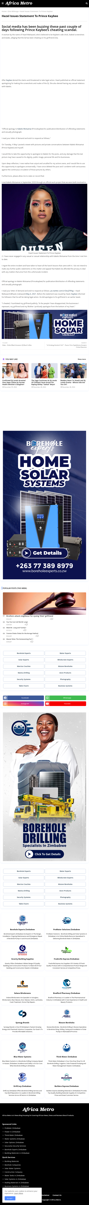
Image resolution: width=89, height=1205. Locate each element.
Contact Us (57, 1195)
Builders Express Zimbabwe (67, 1086)
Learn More (18, 1193)
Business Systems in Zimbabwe (17, 1186)
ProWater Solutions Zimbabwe (66, 929)
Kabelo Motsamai (24, 129)
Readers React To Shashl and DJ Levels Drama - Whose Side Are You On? (72, 382)
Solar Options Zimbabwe (14, 1142)
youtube (67, 704)
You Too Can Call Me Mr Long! (17, 622)
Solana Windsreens (22, 993)
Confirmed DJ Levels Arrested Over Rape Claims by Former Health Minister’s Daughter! (13, 382)
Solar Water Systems (13, 1168)
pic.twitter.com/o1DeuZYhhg (61, 291)
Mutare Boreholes (65, 666)
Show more (82, 359)
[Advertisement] (44, 60)
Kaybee (9, 80)
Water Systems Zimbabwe (15, 1139)
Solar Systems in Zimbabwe (15, 1179)
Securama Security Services (15, 1146)
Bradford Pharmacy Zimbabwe (66, 993)
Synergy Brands (22, 1023)
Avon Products (65, 673)
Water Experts (65, 653)
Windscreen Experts (65, 660)
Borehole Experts (24, 653)
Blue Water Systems (22, 1057)
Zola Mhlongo (13, 11)
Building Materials (12, 1161)
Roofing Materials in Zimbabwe (17, 1182)
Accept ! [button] (10, 1198)
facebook (25, 698)
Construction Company (13, 1172)
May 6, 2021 (31, 294)
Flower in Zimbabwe (12, 1132)
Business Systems (65, 686)
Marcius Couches (23, 666)
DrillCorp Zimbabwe (22, 1086)
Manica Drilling (24, 673)
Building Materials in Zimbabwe (17, 1153)
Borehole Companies (13, 1165)
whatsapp (67, 698)
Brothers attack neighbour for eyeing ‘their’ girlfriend (29, 616)
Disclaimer (45, 1195)
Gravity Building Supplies (22, 959)
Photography (65, 679)
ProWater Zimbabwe (12, 1128)
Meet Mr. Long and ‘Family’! (16, 628)
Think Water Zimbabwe (66, 1057)
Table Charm (24, 686)
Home (4, 11)
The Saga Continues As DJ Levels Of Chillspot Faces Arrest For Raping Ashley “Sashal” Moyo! (44, 382)
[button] (86, 3)
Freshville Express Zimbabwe (66, 959)
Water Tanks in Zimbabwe (15, 1175)
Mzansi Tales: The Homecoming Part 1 (19, 639)
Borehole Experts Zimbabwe (22, 929)
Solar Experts (23, 660)
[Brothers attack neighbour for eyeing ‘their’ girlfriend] (44, 603)
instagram (25, 704)
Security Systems (23, 679)
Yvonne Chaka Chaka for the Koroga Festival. (22, 633)
